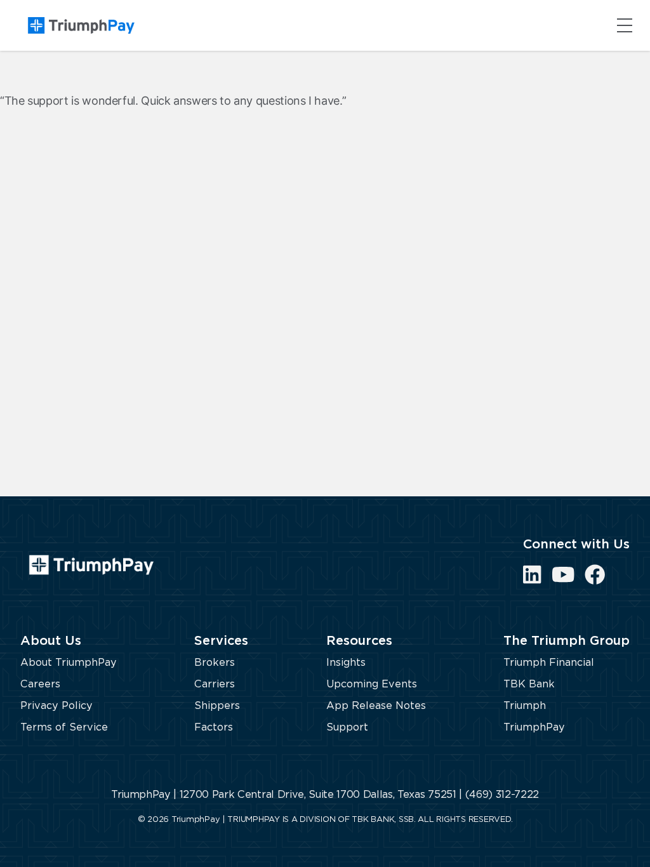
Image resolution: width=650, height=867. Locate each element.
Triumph (524, 706)
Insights (346, 663)
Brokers (214, 663)
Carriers (214, 684)
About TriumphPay (68, 663)
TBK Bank (529, 684)
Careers (40, 684)
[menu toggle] (624, 25)
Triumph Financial (548, 663)
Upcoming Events (371, 684)
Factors (213, 727)
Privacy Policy (56, 706)
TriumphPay (534, 727)
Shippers (217, 706)
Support (347, 727)
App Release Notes (376, 706)
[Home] (81, 25)
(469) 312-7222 (502, 795)
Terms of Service (64, 727)
